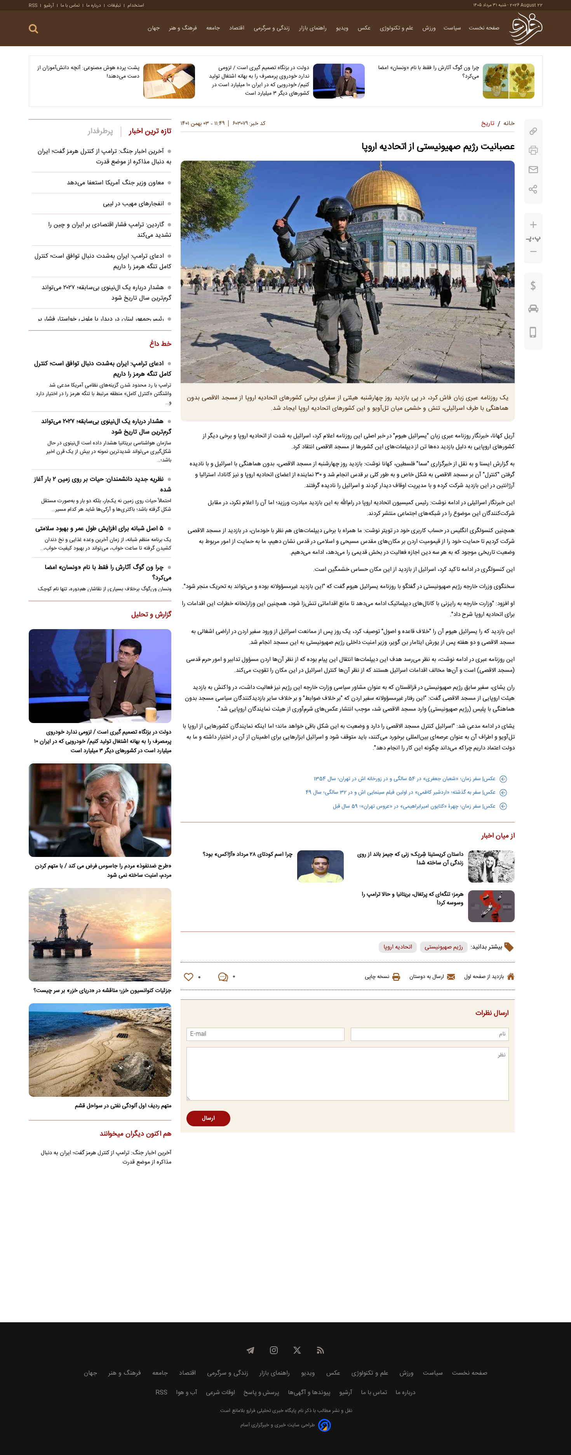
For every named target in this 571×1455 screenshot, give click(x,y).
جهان (154, 28)
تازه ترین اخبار (150, 131)
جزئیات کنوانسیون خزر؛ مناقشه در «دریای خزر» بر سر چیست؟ (102, 990)
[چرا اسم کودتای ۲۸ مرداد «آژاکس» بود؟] (320, 866)
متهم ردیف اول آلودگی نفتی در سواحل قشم (123, 1106)
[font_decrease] (533, 251)
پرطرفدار (100, 131)
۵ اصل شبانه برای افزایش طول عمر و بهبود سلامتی (99, 529)
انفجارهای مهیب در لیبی (133, 204)
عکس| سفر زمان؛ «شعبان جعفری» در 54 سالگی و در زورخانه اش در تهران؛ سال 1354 (405, 779)
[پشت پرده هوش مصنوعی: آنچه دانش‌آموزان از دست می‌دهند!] (169, 81)
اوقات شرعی (220, 1393)
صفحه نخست (484, 28)
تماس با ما (70, 5)
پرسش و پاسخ (261, 1393)
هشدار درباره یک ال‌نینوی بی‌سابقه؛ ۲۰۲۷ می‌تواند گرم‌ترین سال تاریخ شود (106, 426)
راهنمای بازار (313, 28)
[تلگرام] (250, 1350)
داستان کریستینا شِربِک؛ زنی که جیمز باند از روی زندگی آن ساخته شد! (410, 858)
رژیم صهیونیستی (444, 947)
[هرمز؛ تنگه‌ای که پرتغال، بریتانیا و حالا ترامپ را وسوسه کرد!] (491, 906)
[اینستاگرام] (274, 1350)
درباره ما (93, 5)
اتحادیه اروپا (397, 947)
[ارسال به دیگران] (533, 170)
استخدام (135, 5)
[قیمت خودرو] (533, 310)
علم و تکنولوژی (397, 28)
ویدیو (343, 28)
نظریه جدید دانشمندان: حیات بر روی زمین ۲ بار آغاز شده (102, 484)
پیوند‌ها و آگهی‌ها (309, 1393)
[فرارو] (526, 28)
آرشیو (49, 5)
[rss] (320, 1350)
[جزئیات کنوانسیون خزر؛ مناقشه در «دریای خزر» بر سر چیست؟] (100, 935)
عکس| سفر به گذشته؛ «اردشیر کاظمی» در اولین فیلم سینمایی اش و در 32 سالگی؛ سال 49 (401, 792)
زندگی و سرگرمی (272, 28)
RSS (33, 5)
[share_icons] (533, 189)
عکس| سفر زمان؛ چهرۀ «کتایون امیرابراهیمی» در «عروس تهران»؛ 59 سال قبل (414, 806)
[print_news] (533, 150)
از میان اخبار (498, 836)
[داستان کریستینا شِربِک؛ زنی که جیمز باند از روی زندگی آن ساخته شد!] (491, 866)
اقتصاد (237, 28)
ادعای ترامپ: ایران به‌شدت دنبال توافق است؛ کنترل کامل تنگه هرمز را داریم (102, 369)
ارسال (208, 1118)
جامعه (213, 28)
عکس (365, 28)
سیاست (452, 28)
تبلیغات (114, 5)
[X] (297, 1350)
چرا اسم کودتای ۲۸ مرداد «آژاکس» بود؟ (247, 854)
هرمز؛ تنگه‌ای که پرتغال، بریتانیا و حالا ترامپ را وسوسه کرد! (412, 898)
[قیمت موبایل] (533, 334)
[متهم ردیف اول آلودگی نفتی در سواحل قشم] (100, 1050)
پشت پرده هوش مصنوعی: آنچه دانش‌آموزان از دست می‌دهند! (88, 72)
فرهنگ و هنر (183, 28)
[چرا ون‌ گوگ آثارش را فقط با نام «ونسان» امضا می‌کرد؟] (508, 81)
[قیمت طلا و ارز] (533, 288)
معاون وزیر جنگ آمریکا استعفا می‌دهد (115, 183)
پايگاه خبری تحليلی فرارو (270, 1411)
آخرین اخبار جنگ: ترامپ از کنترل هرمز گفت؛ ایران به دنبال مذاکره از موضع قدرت (104, 156)
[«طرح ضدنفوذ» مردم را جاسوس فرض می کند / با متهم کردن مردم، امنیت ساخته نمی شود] (100, 810)
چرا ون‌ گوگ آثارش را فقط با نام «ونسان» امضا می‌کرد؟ (428, 72)
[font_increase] (533, 225)
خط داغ (160, 344)
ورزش (429, 28)
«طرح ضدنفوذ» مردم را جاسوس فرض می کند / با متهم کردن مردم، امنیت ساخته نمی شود (103, 871)
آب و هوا (186, 1393)
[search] (33, 29)
